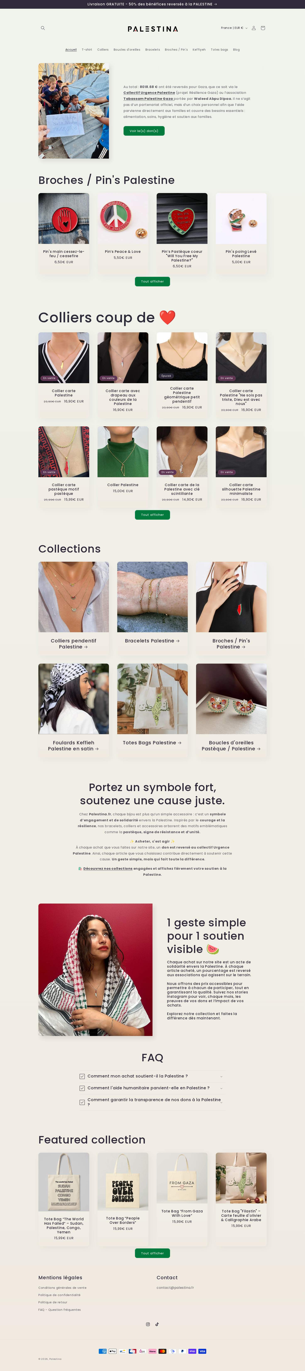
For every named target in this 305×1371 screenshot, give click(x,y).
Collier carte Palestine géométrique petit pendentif (182, 395)
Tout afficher (152, 281)
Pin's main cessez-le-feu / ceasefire (63, 253)
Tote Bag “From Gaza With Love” (182, 1213)
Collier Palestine (122, 485)
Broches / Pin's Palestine (231, 644)
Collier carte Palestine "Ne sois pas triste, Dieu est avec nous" (241, 397)
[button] (43, 28)
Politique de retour (52, 1302)
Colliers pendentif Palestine (73, 644)
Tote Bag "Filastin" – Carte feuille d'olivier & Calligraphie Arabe (241, 1215)
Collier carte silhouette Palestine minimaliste (241, 489)
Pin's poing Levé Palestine (241, 253)
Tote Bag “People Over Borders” (123, 1220)
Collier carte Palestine (64, 393)
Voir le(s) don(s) (144, 131)
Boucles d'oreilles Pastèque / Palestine (228, 746)
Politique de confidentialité (59, 1295)
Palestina (55, 1359)
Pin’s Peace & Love (123, 251)
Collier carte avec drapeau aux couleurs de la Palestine (123, 397)
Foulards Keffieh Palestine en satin (71, 746)
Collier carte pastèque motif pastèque (64, 489)
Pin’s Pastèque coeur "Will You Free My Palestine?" (182, 255)
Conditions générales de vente (62, 1288)
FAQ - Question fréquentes (59, 1310)
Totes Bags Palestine (149, 743)
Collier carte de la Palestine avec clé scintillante (182, 489)
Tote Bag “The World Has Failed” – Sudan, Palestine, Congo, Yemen (64, 1225)
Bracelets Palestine (149, 641)
